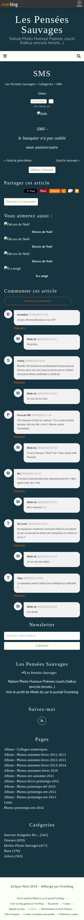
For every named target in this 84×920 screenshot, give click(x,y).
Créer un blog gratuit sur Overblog (26, 903)
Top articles (53, 903)
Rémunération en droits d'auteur (56, 909)
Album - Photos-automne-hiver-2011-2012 (35, 755)
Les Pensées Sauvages (42, 24)
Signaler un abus (17, 909)
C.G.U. (33, 909)
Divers (42, 93)
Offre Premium (11, 914)
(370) (12, 851)
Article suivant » (68, 160)
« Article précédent (18, 160)
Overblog (66, 886)
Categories (46, 84)
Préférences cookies (68, 914)
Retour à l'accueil (42, 169)
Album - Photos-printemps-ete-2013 (30, 797)
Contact (66, 903)
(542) (26, 835)
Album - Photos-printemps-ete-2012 (30, 792)
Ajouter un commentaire (37, 301)
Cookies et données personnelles (39, 914)
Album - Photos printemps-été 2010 (29, 786)
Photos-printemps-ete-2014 (24, 808)
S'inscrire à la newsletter (21, 201)
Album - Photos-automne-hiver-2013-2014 (35, 765)
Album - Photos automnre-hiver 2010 (31, 771)
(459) (14, 840)
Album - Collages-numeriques (26, 749)
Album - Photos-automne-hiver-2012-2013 (35, 760)
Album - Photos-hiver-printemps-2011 (31, 781)
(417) (25, 845)
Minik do (37, 692)
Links (8, 802)
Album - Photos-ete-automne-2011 (29, 776)
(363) (13, 856)
